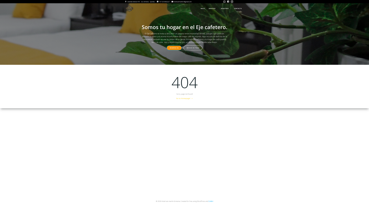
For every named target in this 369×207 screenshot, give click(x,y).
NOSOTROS (225, 8)
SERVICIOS (212, 8)
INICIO (203, 8)
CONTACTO (238, 8)
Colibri (211, 201)
